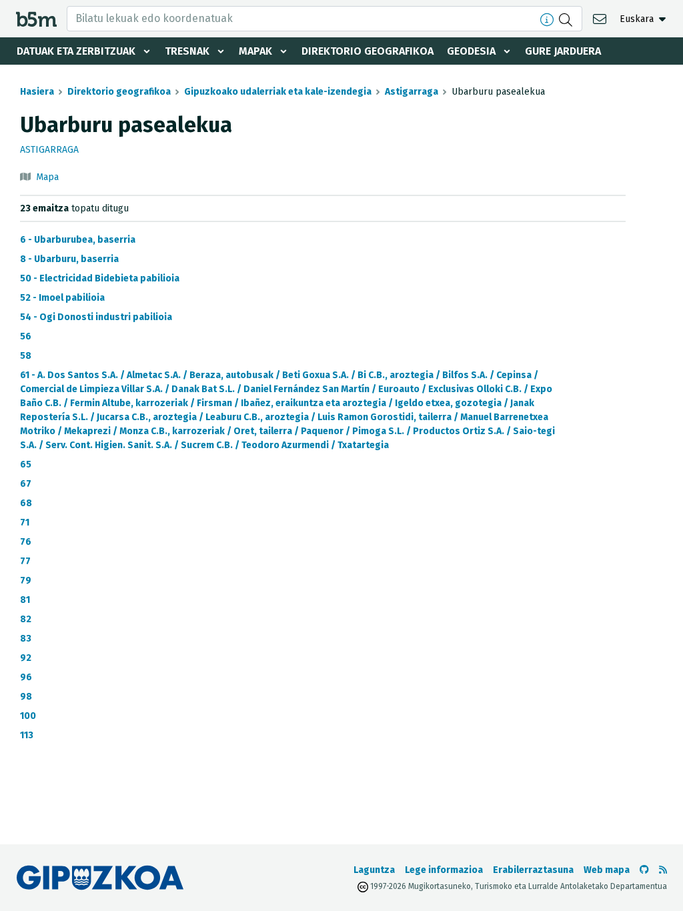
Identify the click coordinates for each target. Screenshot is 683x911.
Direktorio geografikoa (367, 51)
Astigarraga (411, 91)
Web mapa (607, 870)
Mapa (47, 177)
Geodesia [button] (471, 51)
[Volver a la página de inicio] (36, 18)
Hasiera (37, 91)
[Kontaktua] (601, 18)
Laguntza (374, 870)
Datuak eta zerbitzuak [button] (76, 51)
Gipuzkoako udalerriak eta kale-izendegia (278, 91)
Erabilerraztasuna (533, 870)
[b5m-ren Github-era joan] (644, 870)
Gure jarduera (563, 51)
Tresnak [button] (187, 51)
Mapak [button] (255, 51)
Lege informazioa (444, 870)
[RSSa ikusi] (663, 870)
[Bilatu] (567, 19)
